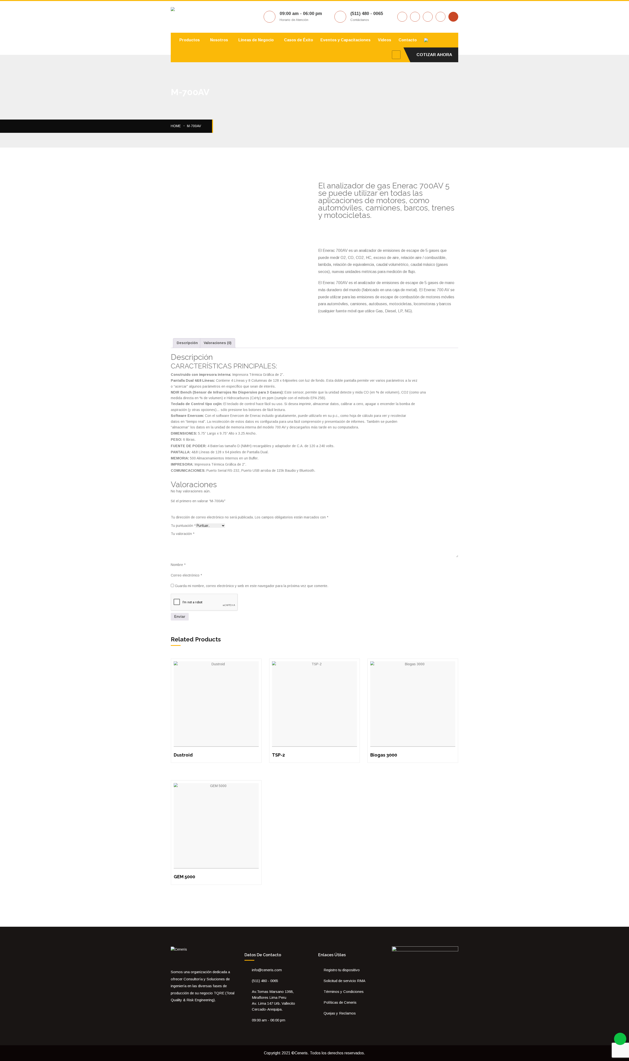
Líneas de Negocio (256, 40)
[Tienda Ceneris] (199, 1011)
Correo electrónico (186, 575)
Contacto (408, 40)
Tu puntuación (183, 526)
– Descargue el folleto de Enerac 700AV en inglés (386, 223)
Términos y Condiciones (344, 991)
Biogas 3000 (383, 755)
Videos (384, 40)
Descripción (187, 343)
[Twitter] (179, 1011)
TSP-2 (278, 755)
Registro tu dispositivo (342, 970)
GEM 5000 (184, 876)
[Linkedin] (192, 1011)
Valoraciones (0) (217, 343)
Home (176, 126)
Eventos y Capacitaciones (345, 40)
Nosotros (219, 40)
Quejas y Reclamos (340, 1013)
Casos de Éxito (298, 40)
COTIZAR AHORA (434, 54)
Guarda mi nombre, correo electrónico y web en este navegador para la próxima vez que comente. (251, 586)
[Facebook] (172, 1011)
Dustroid (183, 755)
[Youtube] (186, 1011)
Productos (189, 40)
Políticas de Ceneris (340, 1002)
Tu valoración (182, 534)
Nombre (178, 565)
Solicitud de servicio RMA (344, 981)
